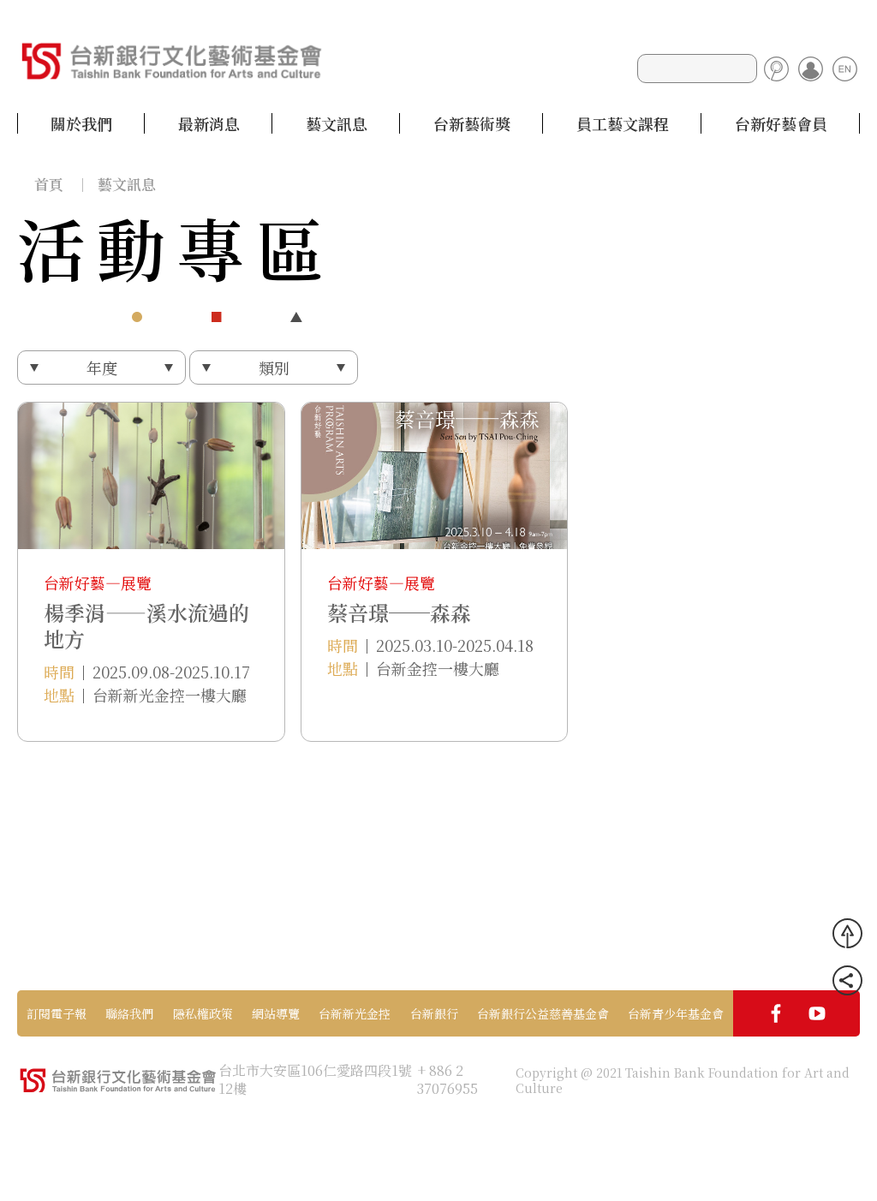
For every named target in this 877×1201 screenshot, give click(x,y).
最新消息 (209, 123)
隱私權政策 (203, 1013)
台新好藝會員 (781, 123)
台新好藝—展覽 (98, 582)
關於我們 (81, 123)
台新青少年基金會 (676, 1013)
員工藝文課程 (622, 123)
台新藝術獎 (471, 123)
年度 (102, 367)
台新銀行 (434, 1013)
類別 (274, 367)
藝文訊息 (336, 123)
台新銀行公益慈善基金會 (543, 1013)
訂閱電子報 (57, 1013)
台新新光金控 (355, 1013)
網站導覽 (276, 1013)
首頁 (48, 183)
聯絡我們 (129, 1013)
